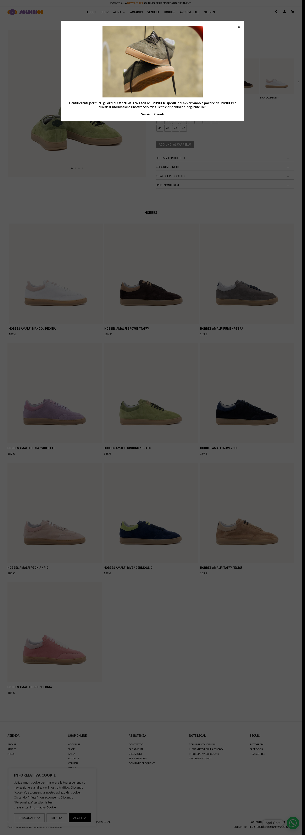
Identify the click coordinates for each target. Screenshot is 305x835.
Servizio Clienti (152, 114)
